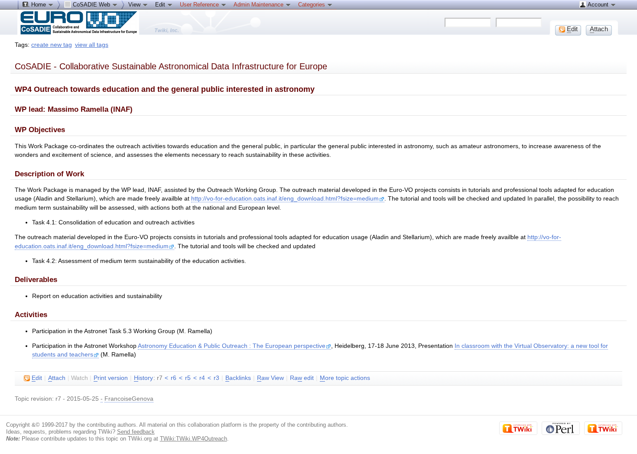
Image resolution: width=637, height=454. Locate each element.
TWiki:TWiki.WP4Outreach (193, 438)
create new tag (51, 45)
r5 (188, 378)
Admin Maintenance (259, 4)
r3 (216, 378)
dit (37, 378)
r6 (173, 378)
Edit (161, 4)
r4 (202, 378)
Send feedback (136, 431)
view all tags (91, 45)
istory (143, 378)
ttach (56, 378)
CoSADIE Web (91, 4)
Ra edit (302, 378)
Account (598, 4)
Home (38, 4)
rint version (111, 378)
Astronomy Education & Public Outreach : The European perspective (231, 346)
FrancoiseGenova (128, 399)
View (135, 4)
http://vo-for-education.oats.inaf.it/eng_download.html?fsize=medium (285, 198)
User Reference (200, 4)
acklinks (238, 378)
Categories (312, 4)
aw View (270, 378)
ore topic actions (345, 378)
